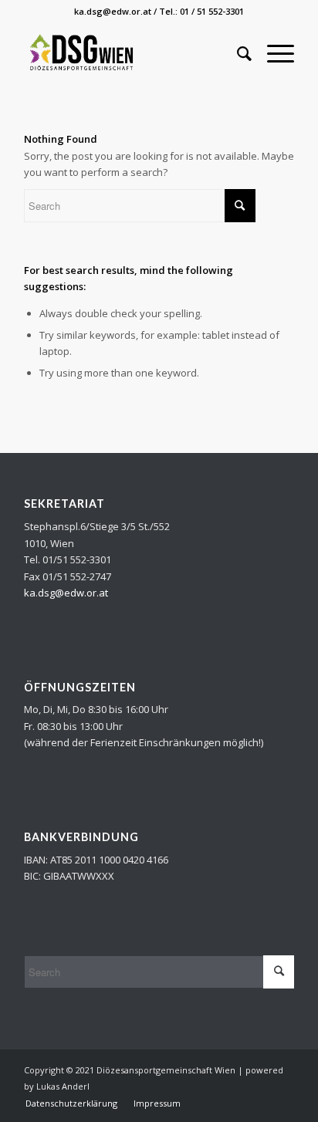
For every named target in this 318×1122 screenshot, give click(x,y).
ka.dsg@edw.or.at (112, 11)
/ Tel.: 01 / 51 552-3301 (199, 11)
